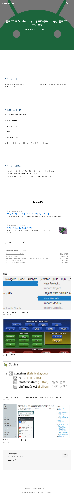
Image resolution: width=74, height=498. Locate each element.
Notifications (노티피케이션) (13, 260)
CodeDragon (8, 3)
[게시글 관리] (15, 242)
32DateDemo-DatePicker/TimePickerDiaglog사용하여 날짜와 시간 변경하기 (26, 258)
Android (16, 250)
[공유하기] (12, 242)
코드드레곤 (27, 489)
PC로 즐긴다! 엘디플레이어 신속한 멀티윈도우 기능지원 (29, 214)
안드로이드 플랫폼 (11, 256)
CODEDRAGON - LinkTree (41, 489)
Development (9, 250)
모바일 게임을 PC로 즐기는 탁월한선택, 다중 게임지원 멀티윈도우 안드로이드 (34, 216)
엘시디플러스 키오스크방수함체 (19, 228)
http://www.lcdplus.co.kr (15, 225)
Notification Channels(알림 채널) (15, 262)
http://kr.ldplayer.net (13, 211)
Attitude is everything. (15, 456)
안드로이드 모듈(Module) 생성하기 (15, 254)
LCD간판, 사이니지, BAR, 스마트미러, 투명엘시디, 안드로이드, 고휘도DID (30, 232)
